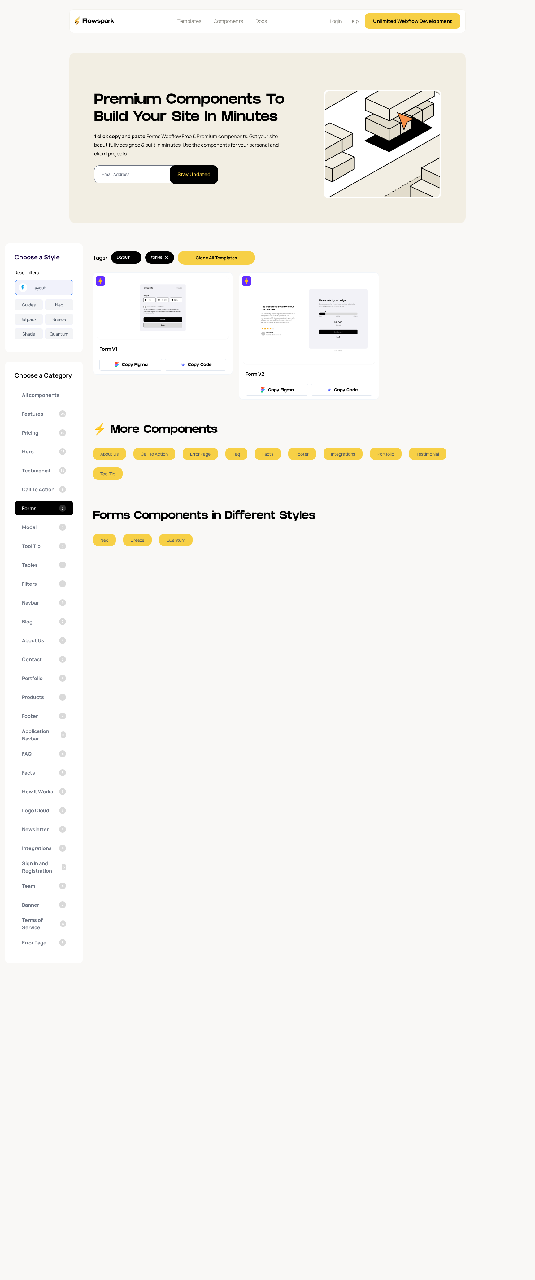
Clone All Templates (216, 258)
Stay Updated (194, 174)
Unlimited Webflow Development (412, 21)
